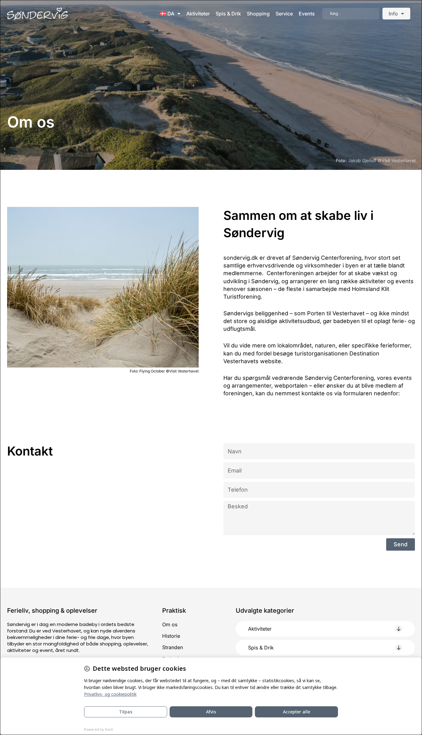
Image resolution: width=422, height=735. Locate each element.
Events (307, 13)
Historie (171, 636)
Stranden (172, 647)
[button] (325, 629)
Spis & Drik (228, 13)
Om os (169, 624)
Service (284, 13)
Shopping (258, 13)
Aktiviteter (198, 13)
